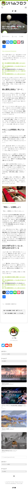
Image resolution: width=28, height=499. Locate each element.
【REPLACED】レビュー (7, 384)
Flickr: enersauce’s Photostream (9, 51)
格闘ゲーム (13, 304)
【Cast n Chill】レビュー (7, 429)
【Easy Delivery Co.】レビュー (9, 450)
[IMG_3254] (14, 201)
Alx (21, 483)
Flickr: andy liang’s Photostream (9, 203)
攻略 (22, 36)
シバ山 (15, 36)
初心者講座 (8, 304)
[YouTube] (15, 11)
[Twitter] (12, 11)
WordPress (13, 483)
